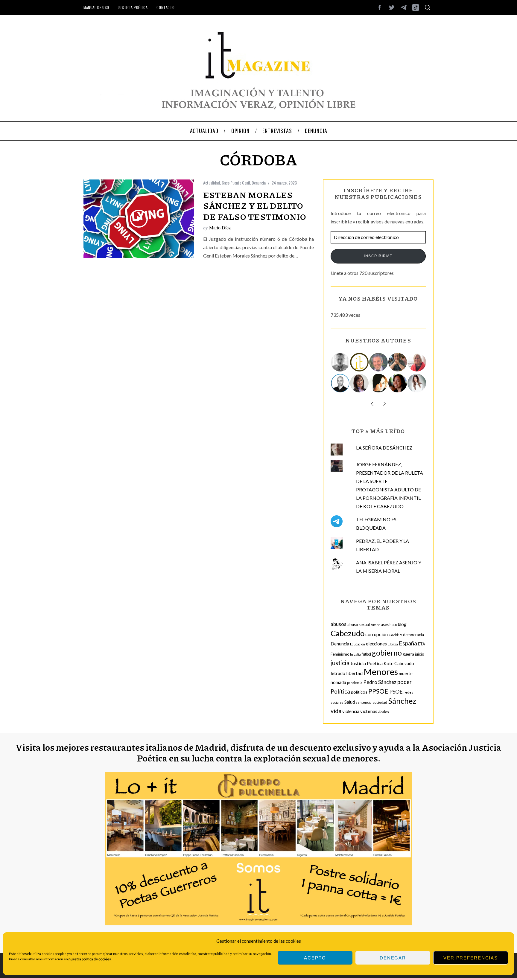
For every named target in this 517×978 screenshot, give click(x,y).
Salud (349, 702)
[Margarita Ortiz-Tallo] (417, 362)
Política (340, 691)
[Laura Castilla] (378, 383)
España (408, 643)
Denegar (393, 957)
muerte (406, 673)
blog (402, 624)
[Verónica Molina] (417, 383)
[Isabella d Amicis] (397, 383)
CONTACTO (165, 7)
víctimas (368, 711)
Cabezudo (347, 633)
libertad (354, 673)
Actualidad (211, 182)
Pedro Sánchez (379, 682)
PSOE (396, 691)
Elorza (393, 644)
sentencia (364, 702)
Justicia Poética (133, 7)
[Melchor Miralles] (340, 362)
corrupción (376, 634)
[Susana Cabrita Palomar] (359, 383)
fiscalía (355, 654)
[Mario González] (378, 362)
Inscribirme (378, 256)
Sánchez (402, 700)
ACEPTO (315, 957)
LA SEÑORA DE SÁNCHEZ (384, 447)
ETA (421, 644)
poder (404, 682)
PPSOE (378, 691)
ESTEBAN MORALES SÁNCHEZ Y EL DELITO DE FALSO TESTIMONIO (254, 206)
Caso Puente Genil (236, 182)
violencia (350, 711)
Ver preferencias (470, 957)
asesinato (389, 624)
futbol (366, 654)
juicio (419, 654)
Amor (375, 624)
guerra (408, 654)
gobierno (387, 652)
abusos (338, 624)
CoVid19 (395, 635)
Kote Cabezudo (399, 663)
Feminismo (340, 654)
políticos (359, 691)
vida (336, 710)
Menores (381, 671)
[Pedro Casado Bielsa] (397, 362)
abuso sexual (358, 624)
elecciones (376, 643)
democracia (413, 634)
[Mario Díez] (340, 383)
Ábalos (383, 711)
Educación (357, 644)
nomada (338, 682)
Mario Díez (220, 227)
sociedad (379, 702)
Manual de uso (96, 7)
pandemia (354, 683)
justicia (340, 662)
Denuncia (259, 182)
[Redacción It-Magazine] (359, 362)
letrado (338, 673)
